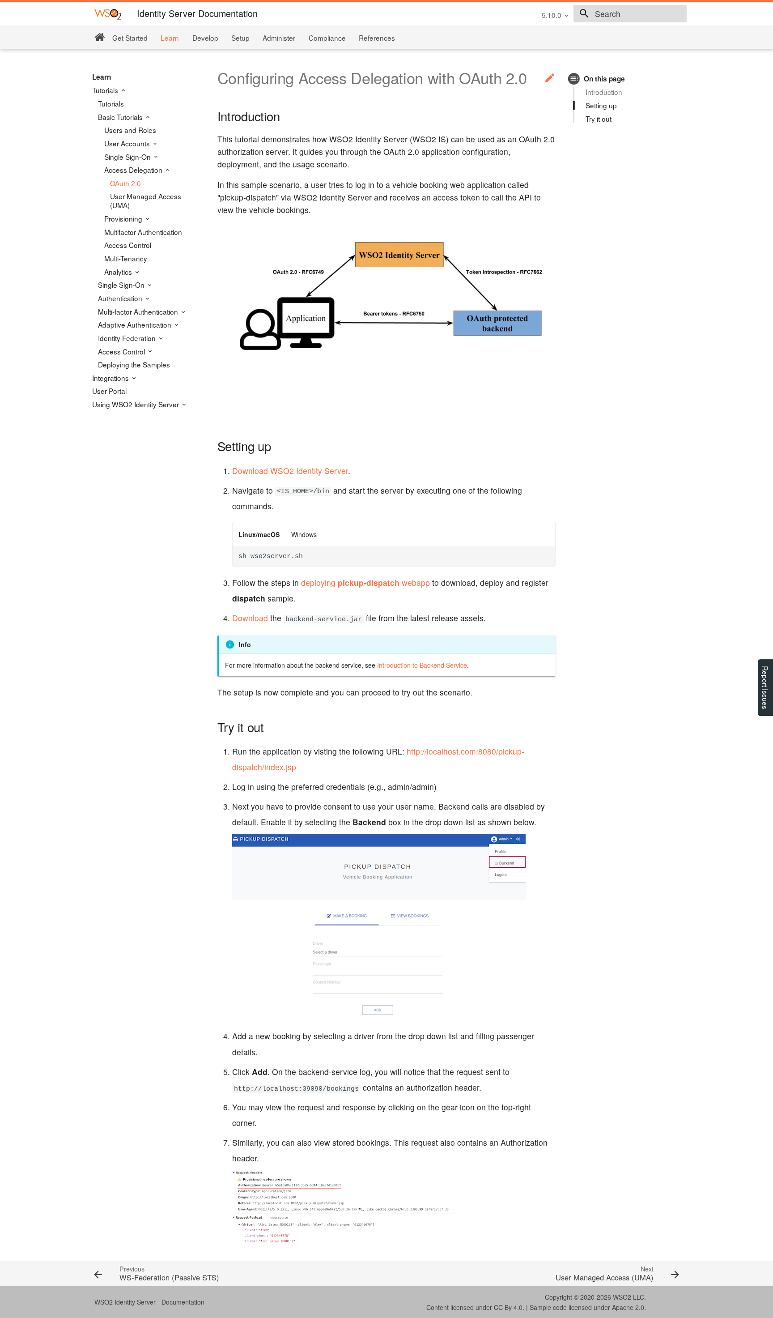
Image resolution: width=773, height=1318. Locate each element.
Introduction (604, 91)
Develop (205, 38)
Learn (170, 38)
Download (250, 617)
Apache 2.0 (628, 1307)
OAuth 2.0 (125, 183)
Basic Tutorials (121, 116)
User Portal (109, 390)
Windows (304, 534)
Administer (279, 38)
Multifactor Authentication (143, 231)
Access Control (127, 244)
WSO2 (622, 1296)
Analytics (119, 271)
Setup (240, 38)
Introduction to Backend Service (422, 665)
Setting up (601, 105)
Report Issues (765, 687)
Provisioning (124, 218)
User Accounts (128, 143)
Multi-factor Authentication (139, 311)
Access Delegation (134, 169)
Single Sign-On (128, 156)
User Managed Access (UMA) (145, 200)
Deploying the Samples (134, 364)
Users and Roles (130, 129)
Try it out (599, 118)
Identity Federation (127, 337)
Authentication (121, 298)
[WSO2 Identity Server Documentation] (107, 14)
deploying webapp (365, 582)
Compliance (327, 38)
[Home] (99, 37)
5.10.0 (551, 15)
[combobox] (630, 14)
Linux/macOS (259, 534)
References (377, 38)
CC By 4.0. (509, 1307)
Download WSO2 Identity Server (290, 470)
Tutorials (106, 89)
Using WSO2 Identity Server (136, 404)
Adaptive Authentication (135, 324)
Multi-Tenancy (125, 258)
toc (574, 78)
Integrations (111, 377)
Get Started (130, 38)
